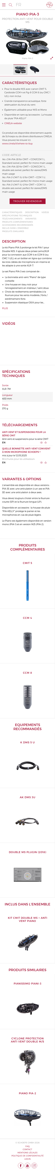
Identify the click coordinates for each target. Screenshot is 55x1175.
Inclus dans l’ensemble (15, 228)
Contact (27, 1149)
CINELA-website (13, 123)
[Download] (46, 442)
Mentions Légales (27, 1152)
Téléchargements (12, 218)
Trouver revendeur (27, 201)
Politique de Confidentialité (27, 1155)
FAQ (27, 1146)
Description (32, 212)
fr (18, 5)
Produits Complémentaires (17, 222)
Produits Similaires (13, 231)
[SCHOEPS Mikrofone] (49, 4)
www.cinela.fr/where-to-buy (17, 143)
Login (27, 1159)
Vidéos (45, 212)
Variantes (30, 218)
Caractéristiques (12, 212)
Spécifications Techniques (17, 215)
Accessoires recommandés (17, 225)
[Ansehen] (41, 442)
